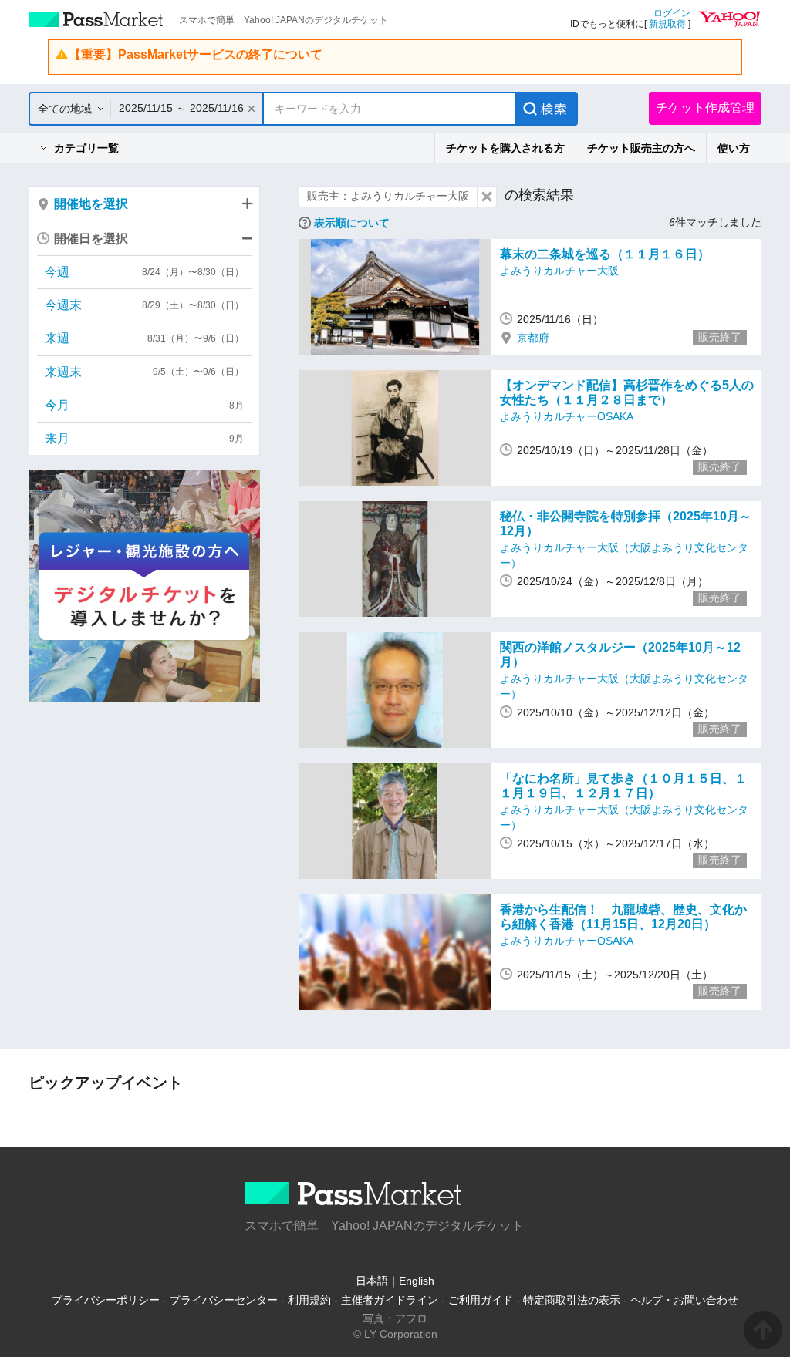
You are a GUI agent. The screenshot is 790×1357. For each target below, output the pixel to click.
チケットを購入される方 (505, 148)
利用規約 (309, 1300)
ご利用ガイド (480, 1300)
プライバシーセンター (224, 1300)
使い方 (733, 148)
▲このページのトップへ (763, 1330)
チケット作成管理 (705, 107)
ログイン (671, 13)
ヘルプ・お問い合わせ (684, 1300)
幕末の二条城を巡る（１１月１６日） (605, 254)
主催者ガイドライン (389, 1300)
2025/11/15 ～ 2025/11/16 (181, 108)
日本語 (372, 1281)
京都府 (533, 338)
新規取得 (667, 24)
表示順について (352, 223)
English (416, 1281)
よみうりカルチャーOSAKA (566, 416)
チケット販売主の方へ (641, 148)
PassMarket (96, 19)
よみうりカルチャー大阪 (559, 270)
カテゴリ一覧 (86, 148)
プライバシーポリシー (106, 1300)
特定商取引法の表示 (571, 1300)
